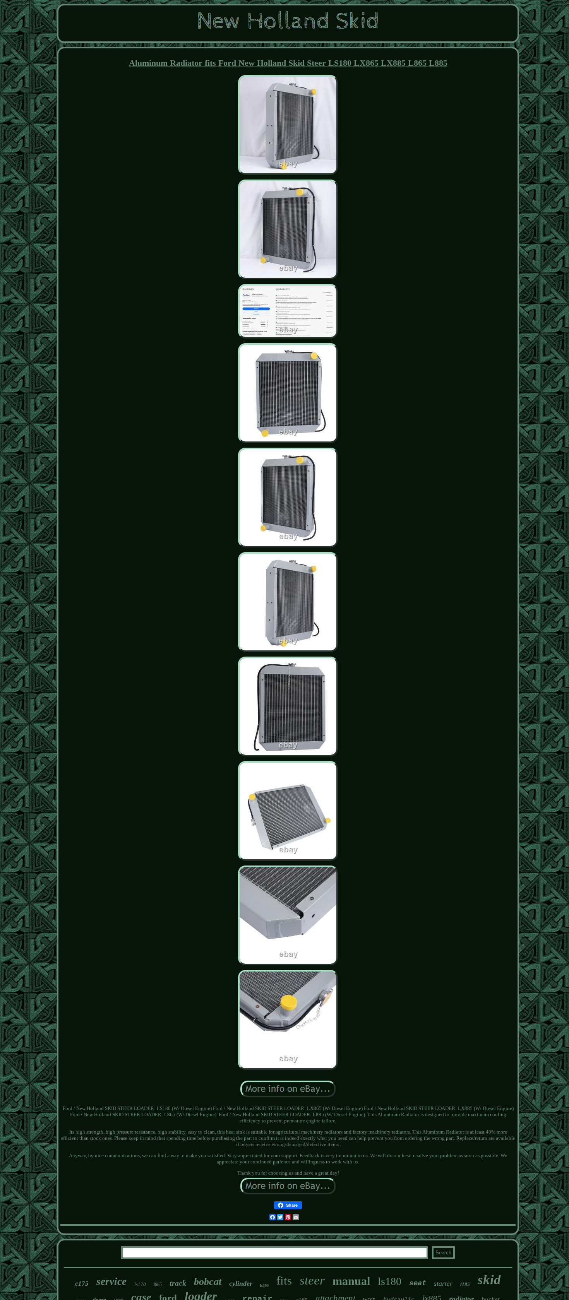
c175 (82, 1283)
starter (443, 1283)
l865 (158, 1284)
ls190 (264, 1285)
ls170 (140, 1284)
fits (284, 1280)
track (178, 1283)
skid (489, 1279)
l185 (465, 1284)
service (111, 1281)
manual (351, 1280)
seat (417, 1283)
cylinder (240, 1283)
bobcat (207, 1281)
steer (312, 1280)
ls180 (389, 1281)
